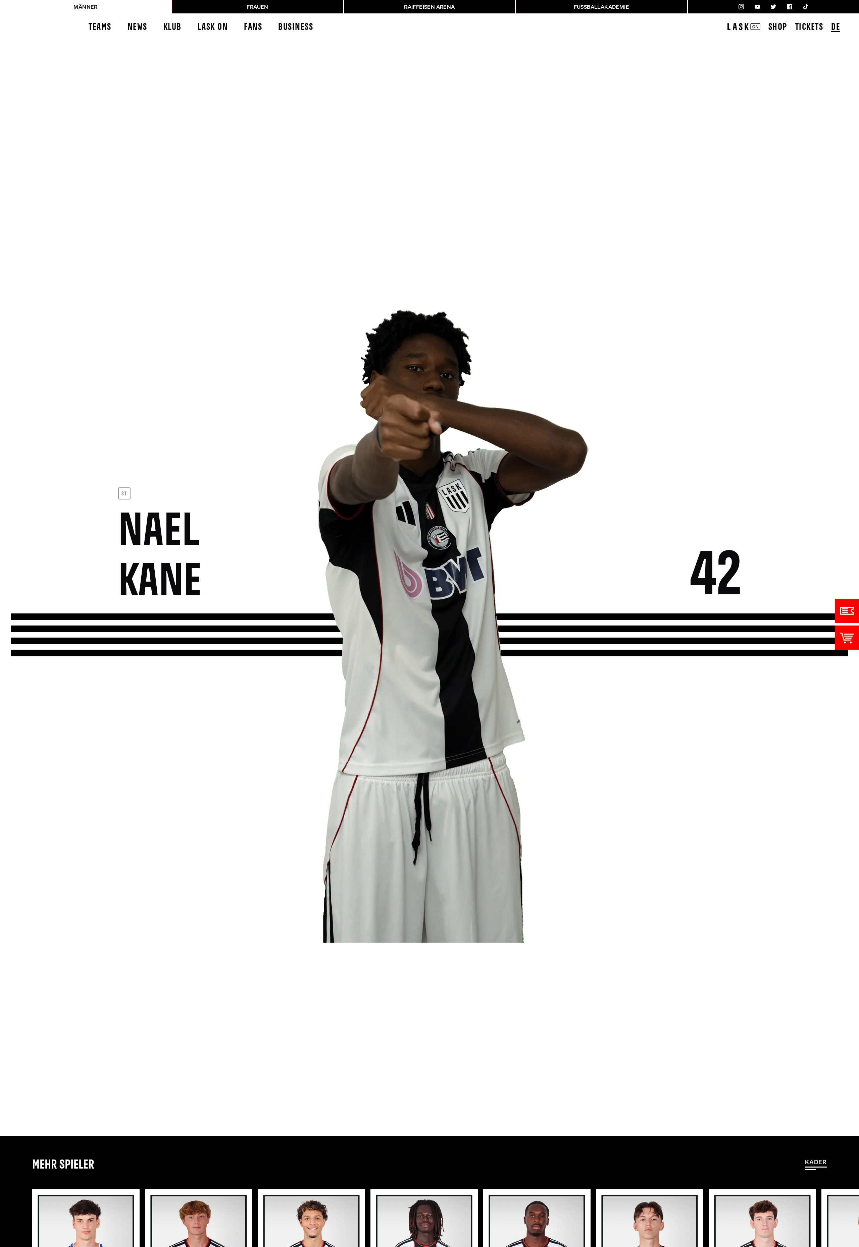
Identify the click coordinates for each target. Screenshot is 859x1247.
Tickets (809, 27)
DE (835, 27)
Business (295, 27)
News (137, 27)
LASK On (213, 27)
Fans (253, 27)
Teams (100, 27)
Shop (777, 27)
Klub (172, 27)
